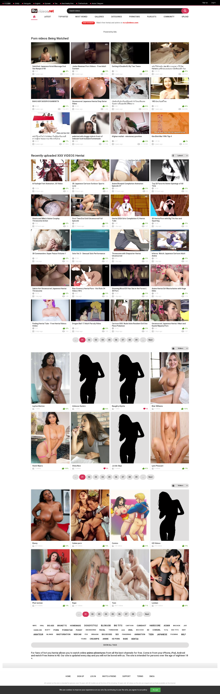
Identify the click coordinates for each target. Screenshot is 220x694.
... (143, 340)
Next (151, 340)
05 (109, 340)
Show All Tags (110, 645)
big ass (50, 626)
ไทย (56, 3)
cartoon (129, 626)
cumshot (141, 625)
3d (148, 630)
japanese (162, 634)
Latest (47, 17)
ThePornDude (82, 3)
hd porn (116, 639)
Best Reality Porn (68, 3)
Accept (155, 690)
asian (167, 625)
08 (130, 340)
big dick (176, 626)
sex (117, 634)
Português (27, 3)
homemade (75, 625)
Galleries (99, 17)
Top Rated (63, 17)
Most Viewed (81, 17)
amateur (38, 634)
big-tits (174, 630)
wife (35, 626)
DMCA (151, 676)
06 (116, 340)
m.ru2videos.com (130, 23)
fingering (126, 634)
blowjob (106, 625)
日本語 (17, 3)
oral (42, 626)
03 (96, 340)
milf (183, 634)
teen (151, 634)
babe (125, 639)
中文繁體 (7, 3)
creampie (94, 639)
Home (68, 676)
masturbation (63, 634)
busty (47, 630)
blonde (49, 634)
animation (139, 634)
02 (89, 340)
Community (169, 17)
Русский (47, 3)
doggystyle (91, 625)
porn (56, 630)
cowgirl (157, 630)
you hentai (52, 652)
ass (123, 630)
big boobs (107, 634)
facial (102, 630)
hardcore (155, 625)
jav (185, 626)
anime (106, 639)
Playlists (151, 17)
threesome (113, 630)
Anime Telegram (97, 3)
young (83, 639)
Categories (116, 17)
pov (86, 634)
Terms (140, 676)
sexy (184, 630)
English (37, 3)
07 (123, 340)
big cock (140, 630)
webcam (77, 634)
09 (136, 340)
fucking (174, 634)
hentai (134, 639)
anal (130, 630)
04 (103, 340)
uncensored (91, 630)
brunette (62, 626)
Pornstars (134, 17)
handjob (38, 630)
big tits (118, 625)
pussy (79, 630)
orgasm (94, 634)
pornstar (67, 630)
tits (166, 630)
